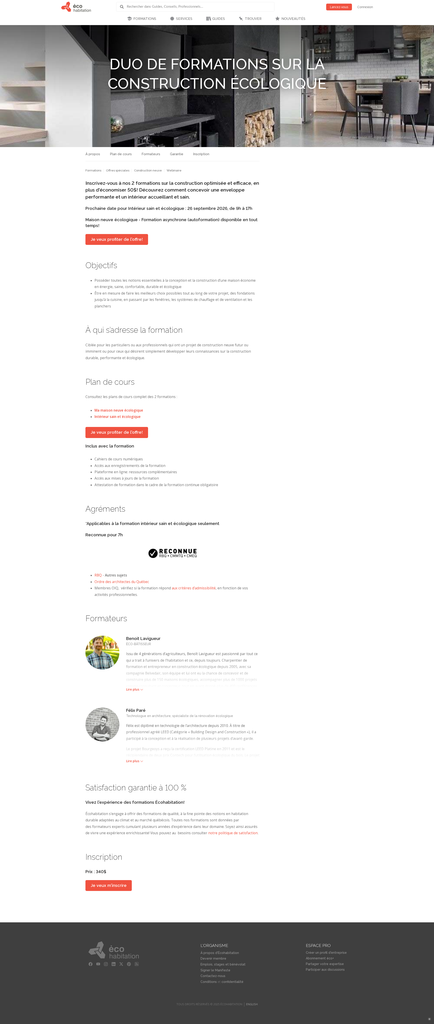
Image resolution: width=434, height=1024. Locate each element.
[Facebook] (90, 964)
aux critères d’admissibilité (194, 588)
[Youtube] (98, 964)
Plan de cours (121, 154)
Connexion (365, 7)
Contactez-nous (212, 976)
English (252, 1004)
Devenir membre (213, 958)
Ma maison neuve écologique (118, 410)
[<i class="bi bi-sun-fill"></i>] (429, 1019)
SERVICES (184, 19)
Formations (93, 170)
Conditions (208, 982)
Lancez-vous (339, 7)
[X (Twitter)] (121, 964)
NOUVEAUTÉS (293, 19)
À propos (92, 154)
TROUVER (253, 19)
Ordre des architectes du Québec (121, 581)
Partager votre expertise (325, 964)
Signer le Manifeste (215, 970)
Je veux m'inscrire (109, 885)
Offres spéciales (117, 170)
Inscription (201, 154)
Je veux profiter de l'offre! (117, 239)
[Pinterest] (129, 964)
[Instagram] (106, 964)
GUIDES (218, 19)
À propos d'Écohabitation (219, 953)
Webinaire (174, 170)
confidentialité (232, 982)
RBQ (98, 575)
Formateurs (151, 154)
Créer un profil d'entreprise (326, 952)
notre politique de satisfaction (233, 833)
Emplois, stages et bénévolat (222, 964)
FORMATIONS (144, 19)
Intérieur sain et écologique (117, 416)
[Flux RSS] (137, 964)
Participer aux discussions (325, 969)
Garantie (176, 154)
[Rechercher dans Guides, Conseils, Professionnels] (123, 6)
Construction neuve (148, 170)
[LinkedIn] (114, 964)
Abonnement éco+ (320, 958)
